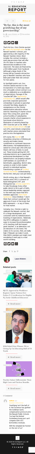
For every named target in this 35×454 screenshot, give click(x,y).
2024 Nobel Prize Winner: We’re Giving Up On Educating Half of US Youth (17, 348)
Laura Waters (12, 34)
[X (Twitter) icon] (14, 2)
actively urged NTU (23, 184)
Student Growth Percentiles (16, 170)
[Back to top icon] (18, 438)
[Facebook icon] (12, 2)
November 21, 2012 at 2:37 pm (16, 403)
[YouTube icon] (16, 2)
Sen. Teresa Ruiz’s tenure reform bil (17, 125)
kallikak (11, 401)
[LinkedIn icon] (19, 2)
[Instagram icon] (21, 2)
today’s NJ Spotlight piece (15, 49)
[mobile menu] (32, 7)
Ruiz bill (18, 137)
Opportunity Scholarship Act (14, 97)
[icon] (23, 2)
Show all (27, 21)
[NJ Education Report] (17, 9)
